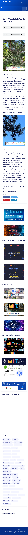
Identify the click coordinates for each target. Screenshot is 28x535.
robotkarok (15, 492)
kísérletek (6, 465)
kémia (20, 459)
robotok (6, 494)
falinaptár (6, 448)
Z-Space (6, 500)
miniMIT (15, 477)
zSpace (14, 500)
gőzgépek (6, 454)
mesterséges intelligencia (10, 474)
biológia (15, 439)
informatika (6, 456)
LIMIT (22, 468)
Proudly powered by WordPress (9, 531)
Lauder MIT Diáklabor (18, 465)
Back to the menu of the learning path (12, 112)
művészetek (16, 483)
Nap (5, 486)
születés (21, 494)
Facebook (7, 197)
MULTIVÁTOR (16, 480)
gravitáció (16, 451)
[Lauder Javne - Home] (22, 3)
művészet (6, 483)
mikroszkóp (6, 477)
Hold (14, 454)
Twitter (15, 197)
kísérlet (18, 462)
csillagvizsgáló (7, 442)
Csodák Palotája (8, 445)
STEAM (13, 494)
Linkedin (14, 200)
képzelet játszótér (8, 462)
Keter (13, 459)
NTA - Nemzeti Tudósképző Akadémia (12, 489)
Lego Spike (14, 468)
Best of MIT (6, 439)
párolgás (6, 492)
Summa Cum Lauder (9, 2)
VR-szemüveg (16, 497)
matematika (7, 471)
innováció (16, 456)
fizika (14, 448)
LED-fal (5, 468)
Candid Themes (14, 532)
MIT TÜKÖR (6, 480)
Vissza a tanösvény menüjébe (10, 191)
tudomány (6, 497)
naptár (12, 486)
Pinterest (6, 200)
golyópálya (6, 451)
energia (18, 445)
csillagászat (18, 442)
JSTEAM (6, 459)
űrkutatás (6, 503)
